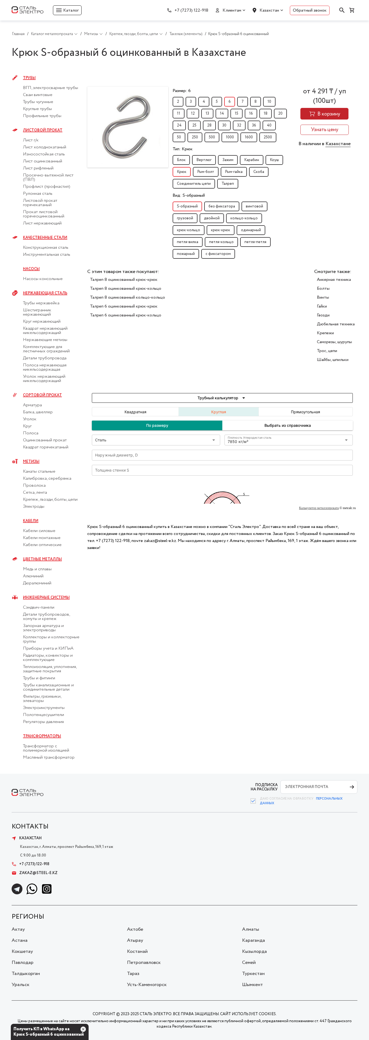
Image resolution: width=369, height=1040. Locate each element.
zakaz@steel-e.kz (38, 873)
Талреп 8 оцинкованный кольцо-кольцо (127, 297)
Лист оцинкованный (42, 161)
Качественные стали (45, 237)
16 (251, 113)
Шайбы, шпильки (332, 360)
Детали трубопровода (44, 358)
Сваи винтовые (37, 95)
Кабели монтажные (42, 538)
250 (195, 137)
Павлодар (22, 962)
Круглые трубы (37, 109)
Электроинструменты (44, 708)
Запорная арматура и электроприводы (43, 628)
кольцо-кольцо (244, 218)
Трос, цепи (327, 351)
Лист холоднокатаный (44, 147)
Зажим (227, 160)
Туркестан (253, 973)
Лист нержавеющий (42, 223)
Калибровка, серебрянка (47, 478)
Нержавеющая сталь (45, 293)
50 (179, 137)
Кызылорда (254, 951)
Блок (181, 160)
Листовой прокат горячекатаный (40, 203)
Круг (27, 426)
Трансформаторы (42, 736)
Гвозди (323, 315)
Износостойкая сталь (44, 154)
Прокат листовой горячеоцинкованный (43, 214)
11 (178, 113)
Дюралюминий (37, 583)
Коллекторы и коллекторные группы (51, 639)
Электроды (33, 506)
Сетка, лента (35, 492)
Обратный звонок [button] (310, 10)
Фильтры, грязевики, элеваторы (42, 698)
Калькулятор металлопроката (319, 508)
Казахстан (269, 10)
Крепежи (325, 333)
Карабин (251, 160)
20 (280, 113)
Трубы (29, 78)
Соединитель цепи (194, 183)
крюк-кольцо (188, 230)
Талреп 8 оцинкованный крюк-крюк (123, 280)
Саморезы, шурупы (334, 342)
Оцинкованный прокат (45, 440)
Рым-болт (205, 172)
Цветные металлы (42, 559)
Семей (249, 962)
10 (269, 101)
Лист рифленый (38, 168)
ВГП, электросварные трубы (50, 88)
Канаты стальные (39, 471)
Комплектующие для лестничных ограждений (46, 349)
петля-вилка (187, 242)
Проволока (34, 485)
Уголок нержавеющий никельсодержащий (44, 378)
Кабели (30, 521)
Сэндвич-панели (38, 607)
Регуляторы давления (43, 722)
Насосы (31, 269)
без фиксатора (222, 206)
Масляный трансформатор (49, 757)
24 (179, 125)
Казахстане (338, 143)
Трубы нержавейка (41, 303)
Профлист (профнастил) (46, 187)
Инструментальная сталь (46, 255)
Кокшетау (22, 951)
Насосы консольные (43, 279)
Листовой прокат (42, 130)
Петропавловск (144, 962)
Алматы (250, 929)
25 (194, 125)
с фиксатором (218, 254)
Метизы (31, 461)
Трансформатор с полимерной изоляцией (46, 748)
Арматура (32, 405)
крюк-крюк (220, 230)
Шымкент (252, 984)
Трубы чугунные (38, 102)
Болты (323, 288)
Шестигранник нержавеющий (37, 312)
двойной (212, 218)
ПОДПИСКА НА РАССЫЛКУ (264, 787)
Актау (18, 929)
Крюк (181, 172)
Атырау (135, 940)
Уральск (20, 984)
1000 (230, 137)
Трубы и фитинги (39, 678)
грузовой (185, 218)
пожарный (186, 254)
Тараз (133, 973)
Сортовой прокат (42, 395)
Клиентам (232, 10)
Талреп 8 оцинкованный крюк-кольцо (125, 288)
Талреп (228, 183)
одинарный (251, 230)
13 (207, 113)
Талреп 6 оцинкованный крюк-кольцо (125, 315)
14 (222, 113)
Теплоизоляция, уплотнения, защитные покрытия (49, 669)
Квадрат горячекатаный (45, 447)
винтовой (254, 206)
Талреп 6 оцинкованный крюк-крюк (123, 306)
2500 (268, 137)
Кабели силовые (39, 531)
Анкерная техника (334, 280)
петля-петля (255, 242)
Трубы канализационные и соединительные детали (48, 687)
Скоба (258, 172)
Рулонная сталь (37, 194)
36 (254, 125)
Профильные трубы (42, 116)
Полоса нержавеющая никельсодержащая (44, 367)
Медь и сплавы (37, 569)
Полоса (30, 433)
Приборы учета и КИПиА (48, 648)
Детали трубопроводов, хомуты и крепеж (46, 616)
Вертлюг (204, 160)
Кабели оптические (42, 545)
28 (209, 125)
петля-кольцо (221, 242)
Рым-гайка (234, 172)
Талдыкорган (26, 973)
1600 (249, 137)
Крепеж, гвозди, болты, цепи (50, 499)
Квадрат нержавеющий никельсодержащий (45, 330)
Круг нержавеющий (42, 321)
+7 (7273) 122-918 (191, 10)
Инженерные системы (46, 597)
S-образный (187, 206)
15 (236, 113)
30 (224, 125)
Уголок (29, 419)
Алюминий (33, 576)
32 (239, 125)
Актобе (135, 929)
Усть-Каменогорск (147, 984)
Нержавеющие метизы (45, 340)
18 (265, 113)
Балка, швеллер (38, 412)
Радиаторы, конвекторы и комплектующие (48, 657)
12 (193, 113)
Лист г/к (31, 140)
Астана (20, 940)
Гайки (322, 306)
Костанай (137, 951)
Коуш (274, 160)
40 (269, 125)
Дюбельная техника (336, 324)
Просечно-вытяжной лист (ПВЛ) (48, 177)
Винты (323, 297)
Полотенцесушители (43, 715)
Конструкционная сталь (45, 247)
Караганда (253, 940)
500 (212, 137)
